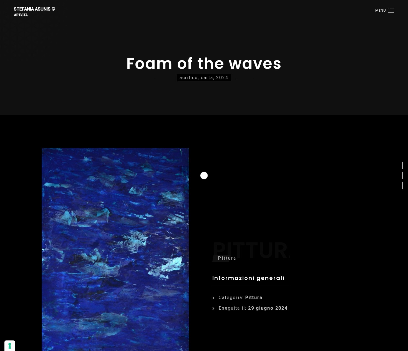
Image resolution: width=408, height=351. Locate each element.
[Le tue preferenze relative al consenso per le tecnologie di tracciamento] (9, 345)
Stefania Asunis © (34, 9)
